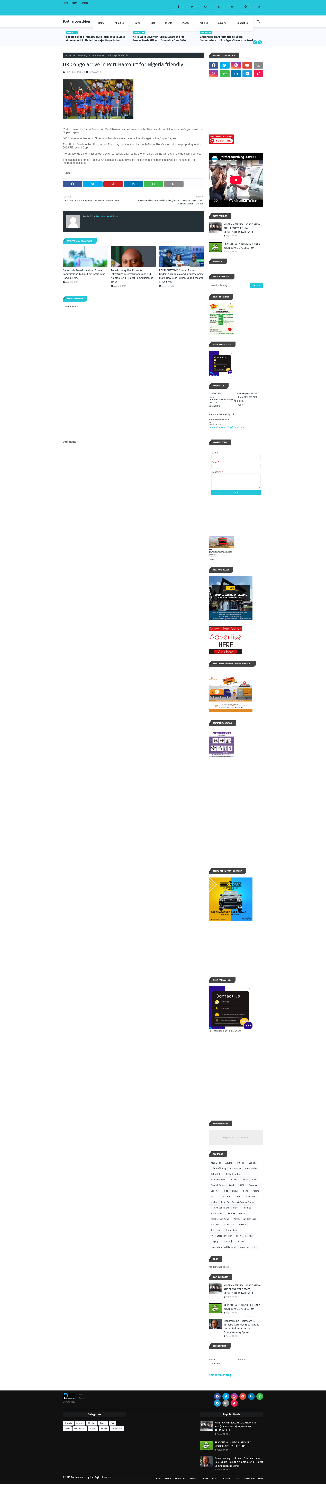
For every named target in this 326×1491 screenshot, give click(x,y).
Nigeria (256, 1191)
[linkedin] (236, 73)
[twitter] (192, 8)
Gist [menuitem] (153, 23)
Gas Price (215, 1191)
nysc (213, 1196)
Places (236, 1208)
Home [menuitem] (101, 23)
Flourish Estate (218, 1185)
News (75, 55)
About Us (241, 1359)
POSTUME (215, 1224)
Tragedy (214, 1241)
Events (245, 1180)
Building (252, 1163)
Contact (84, 3)
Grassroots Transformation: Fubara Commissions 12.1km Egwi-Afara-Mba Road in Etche (161, 38)
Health (235, 1191)
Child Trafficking (218, 1168)
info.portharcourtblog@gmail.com (226, 427)
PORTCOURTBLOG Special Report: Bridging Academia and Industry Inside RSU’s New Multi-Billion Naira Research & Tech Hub (181, 276)
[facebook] (179, 8)
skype (240, 404)
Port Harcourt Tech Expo (245, 1219)
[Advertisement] (133, 413)
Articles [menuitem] (204, 23)
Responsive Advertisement (236, 1137)
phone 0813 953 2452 (247, 397)
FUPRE (241, 1185)
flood (254, 1180)
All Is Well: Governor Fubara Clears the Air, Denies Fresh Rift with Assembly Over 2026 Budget (92, 38)
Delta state (216, 1174)
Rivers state (216, 1230)
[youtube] (232, 8)
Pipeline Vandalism (220, 1208)
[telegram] (246, 8)
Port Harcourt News (220, 1219)
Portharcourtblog (76, 21)
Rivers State (232, 1230)
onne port (250, 1196)
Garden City (254, 1185)
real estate (229, 1224)
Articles (240, 1163)
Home (65, 3)
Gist (226, 1191)
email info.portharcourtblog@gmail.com (222, 399)
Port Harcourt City (236, 1213)
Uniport (240, 1241)
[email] (258, 8)
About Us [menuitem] (119, 23)
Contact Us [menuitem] (242, 23)
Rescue (242, 1224)
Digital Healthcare (234, 1174)
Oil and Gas (225, 1196)
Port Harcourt (217, 1213)
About (74, 3)
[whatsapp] (219, 8)
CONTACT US (215, 393)
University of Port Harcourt (223, 1247)
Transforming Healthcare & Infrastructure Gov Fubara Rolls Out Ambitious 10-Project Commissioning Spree (228, 38)
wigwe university (248, 1247)
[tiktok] (258, 73)
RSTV (238, 1236)
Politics (247, 1208)
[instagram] (205, 8)
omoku (238, 1196)
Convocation (251, 1168)
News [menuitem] (137, 23)
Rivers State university (221, 1236)
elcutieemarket (218, 1180)
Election (233, 1180)
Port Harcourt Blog (75, 72)
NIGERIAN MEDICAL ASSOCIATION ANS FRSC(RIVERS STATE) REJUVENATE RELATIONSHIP (242, 228)
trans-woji (227, 1241)
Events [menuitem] (168, 23)
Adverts (229, 1163)
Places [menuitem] (185, 23)
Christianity (235, 1168)
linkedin (239, 401)
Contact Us (214, 406)
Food (231, 1185)
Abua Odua (216, 1163)
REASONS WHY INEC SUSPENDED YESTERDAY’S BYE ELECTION (242, 245)
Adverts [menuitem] (222, 23)
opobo (214, 1202)
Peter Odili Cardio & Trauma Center (237, 1202)
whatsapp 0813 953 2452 (248, 393)
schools (249, 1236)
